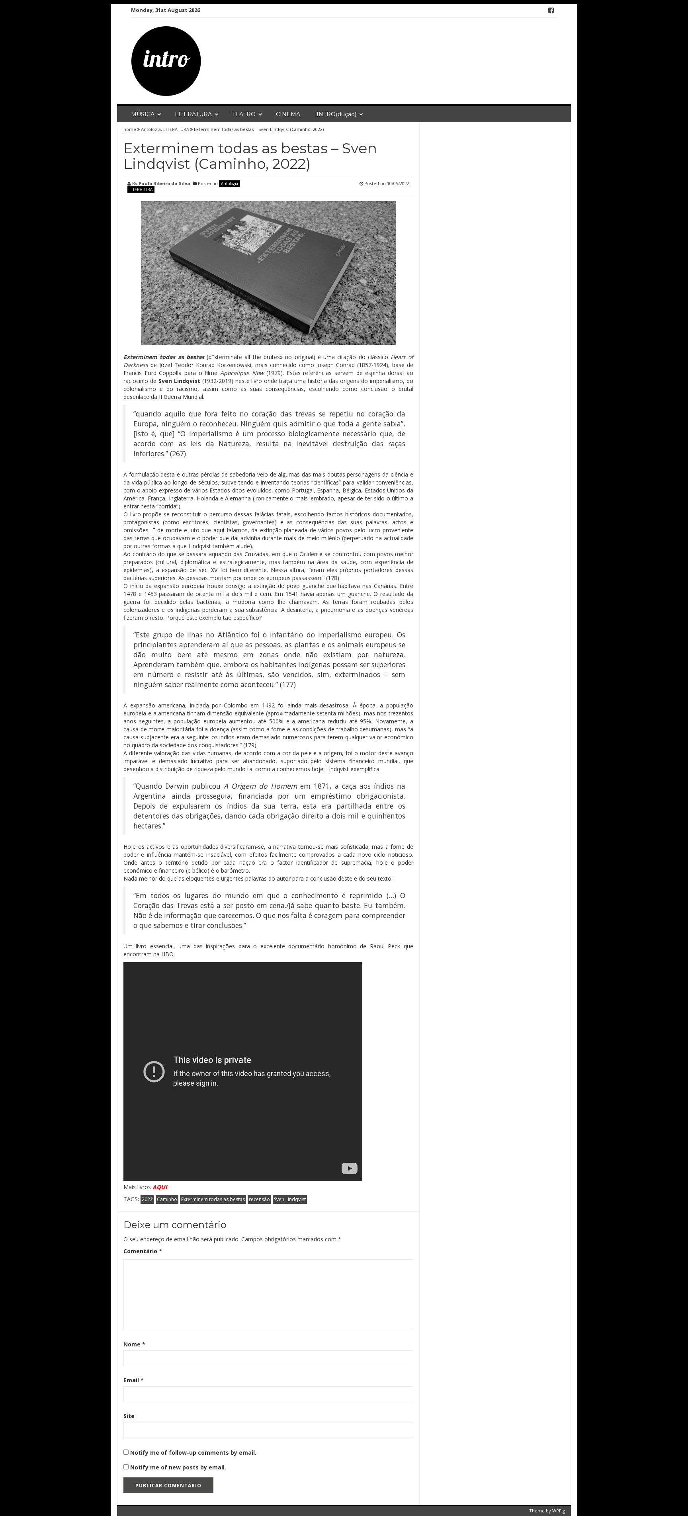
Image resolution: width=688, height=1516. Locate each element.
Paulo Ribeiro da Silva (164, 183)
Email (133, 1380)
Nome (134, 1344)
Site (129, 1416)
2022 (147, 1199)
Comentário (142, 1251)
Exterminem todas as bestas (213, 1199)
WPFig (558, 1511)
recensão (259, 1199)
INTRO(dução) (336, 114)
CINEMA (288, 114)
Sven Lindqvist (290, 1199)
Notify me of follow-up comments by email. (193, 1452)
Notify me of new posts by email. (178, 1467)
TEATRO (244, 114)
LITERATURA (193, 114)
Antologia (151, 129)
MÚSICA (142, 114)
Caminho (167, 1199)
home (130, 129)
